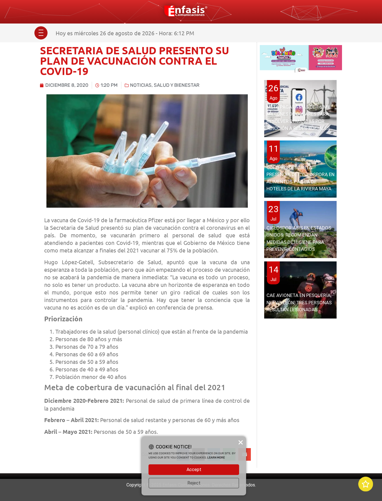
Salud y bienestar (176, 85)
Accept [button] (194, 469)
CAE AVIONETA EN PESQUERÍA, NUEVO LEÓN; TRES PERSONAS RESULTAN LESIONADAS (299, 302)
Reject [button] (194, 483)
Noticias (141, 85)
